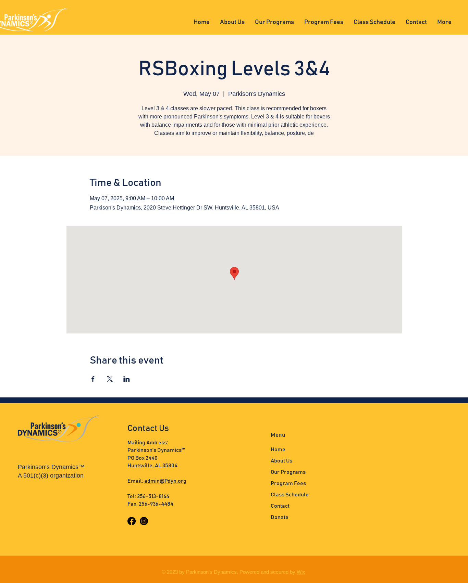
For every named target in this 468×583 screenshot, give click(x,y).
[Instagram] (144, 521)
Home (278, 449)
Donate (279, 517)
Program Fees (288, 483)
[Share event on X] (110, 379)
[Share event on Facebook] (93, 379)
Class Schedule (290, 494)
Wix (301, 572)
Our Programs (288, 472)
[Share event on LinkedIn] (126, 379)
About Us (281, 461)
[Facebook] (131, 521)
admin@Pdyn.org (165, 481)
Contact (280, 506)
